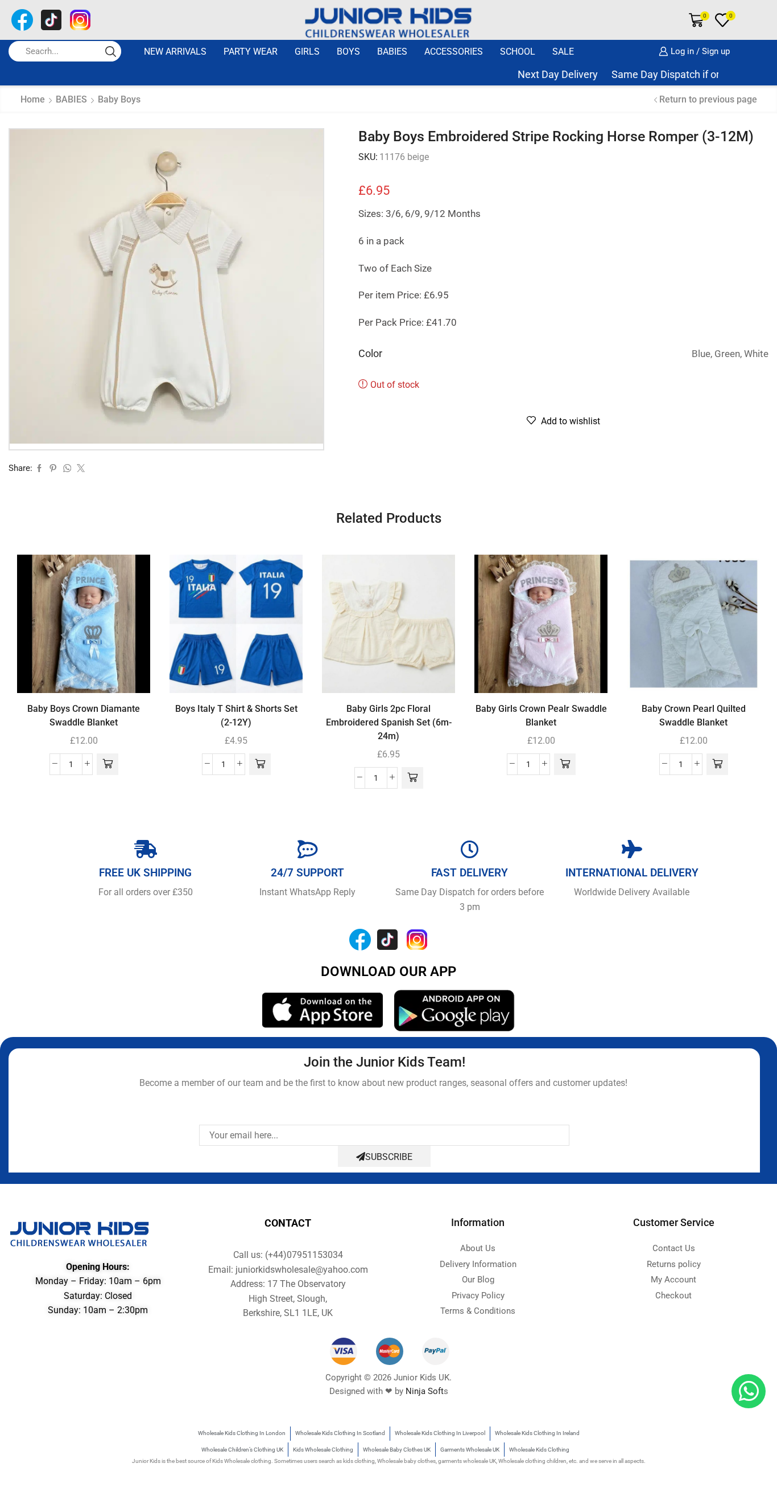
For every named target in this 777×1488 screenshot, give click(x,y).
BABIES (392, 51)
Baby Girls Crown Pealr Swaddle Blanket (541, 715)
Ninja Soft (425, 1391)
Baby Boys (119, 99)
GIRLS (307, 51)
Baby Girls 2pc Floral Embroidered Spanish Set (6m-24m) (389, 722)
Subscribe (388, 1156)
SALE (563, 51)
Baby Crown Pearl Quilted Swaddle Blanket (694, 715)
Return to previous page (708, 99)
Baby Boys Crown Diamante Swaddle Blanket (83, 715)
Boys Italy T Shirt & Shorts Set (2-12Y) (236, 715)
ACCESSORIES (453, 51)
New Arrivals (175, 51)
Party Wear (251, 51)
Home (32, 99)
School (517, 51)
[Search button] (111, 51)
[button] (107, 764)
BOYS (348, 51)
